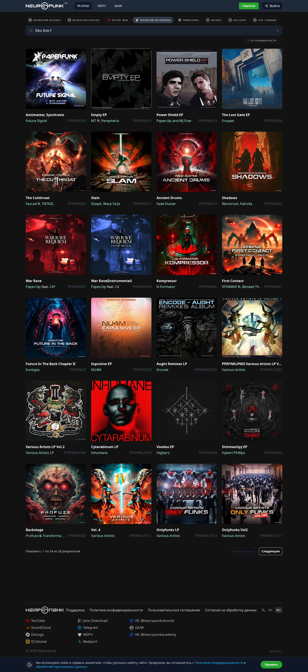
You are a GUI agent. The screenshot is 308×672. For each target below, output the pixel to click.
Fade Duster (166, 203)
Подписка (248, 6)
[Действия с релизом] (82, 53)
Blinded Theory (254, 286)
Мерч (102, 6)
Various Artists (233, 369)
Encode (162, 369)
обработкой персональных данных (61, 667)
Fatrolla (246, 203)
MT (93, 120)
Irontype (32, 369)
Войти (275, 6)
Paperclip (33, 286)
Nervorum (230, 203)
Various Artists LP (40, 452)
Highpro (163, 452)
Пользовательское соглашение (174, 610)
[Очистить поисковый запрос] (277, 30)
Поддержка (75, 610)
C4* (52, 286)
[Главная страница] (45, 5)
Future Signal (36, 120)
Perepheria (110, 120)
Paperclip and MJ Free (174, 120)
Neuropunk (47, 650)
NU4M (96, 369)
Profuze (32, 535)
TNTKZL (48, 203)
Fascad (31, 203)
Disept (96, 203)
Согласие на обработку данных (231, 610)
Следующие (270, 551)
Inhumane (99, 452)
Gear (118, 6)
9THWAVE (229, 286)
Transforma (52, 535)
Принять (271, 665)
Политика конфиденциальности (116, 610)
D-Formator (166, 286)
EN (270, 610)
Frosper (228, 120)
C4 (117, 286)
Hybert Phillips (233, 452)
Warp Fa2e (111, 203)
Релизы (83, 6)
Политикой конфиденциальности (219, 663)
